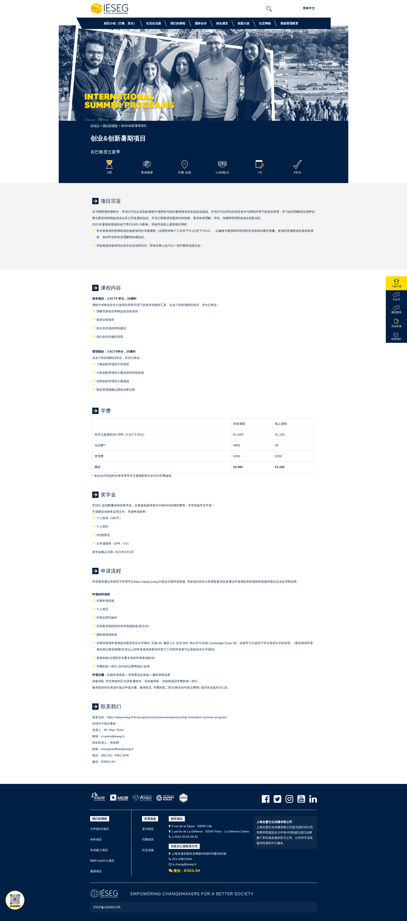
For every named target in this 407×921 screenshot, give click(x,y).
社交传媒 (148, 850)
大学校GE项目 (99, 829)
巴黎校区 (148, 839)
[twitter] (277, 799)
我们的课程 (177, 23)
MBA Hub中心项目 (102, 860)
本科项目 (96, 839)
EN (304, 8)
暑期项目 (96, 871)
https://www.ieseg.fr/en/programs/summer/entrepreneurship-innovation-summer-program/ (167, 717)
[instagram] (289, 799)
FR (309, 8)
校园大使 (243, 23)
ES (314, 8)
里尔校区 (148, 829)
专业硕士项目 (99, 850)
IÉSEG (95, 125)
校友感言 (222, 23)
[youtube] (301, 799)
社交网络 (265, 23)
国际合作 (201, 23)
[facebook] (265, 799)
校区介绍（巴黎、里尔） (120, 23)
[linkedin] (313, 799)
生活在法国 (153, 23)
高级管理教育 (289, 23)
